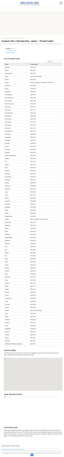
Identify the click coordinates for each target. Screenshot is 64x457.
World (3, 38)
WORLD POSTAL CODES (29, 2)
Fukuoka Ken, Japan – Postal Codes (17, 38)
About (22, 449)
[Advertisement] (32, 23)
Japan (6, 38)
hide (13, 48)
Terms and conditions (14, 449)
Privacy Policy (5, 449)
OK (32, 454)
